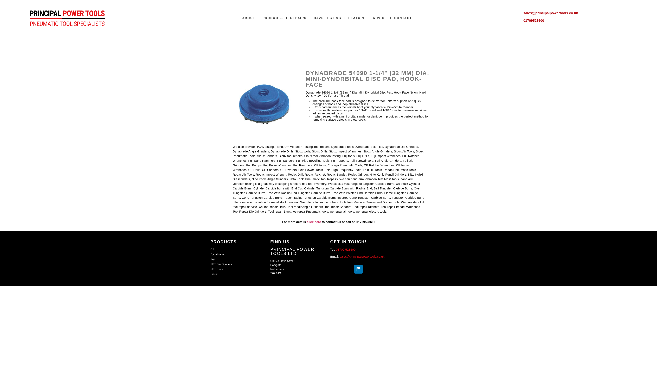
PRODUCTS (272, 18)
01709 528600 (346, 249)
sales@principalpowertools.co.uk (550, 13)
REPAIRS (298, 18)
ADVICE (380, 18)
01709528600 (533, 20)
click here (314, 222)
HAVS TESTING (327, 18)
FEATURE (357, 18)
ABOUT (248, 18)
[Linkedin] (358, 269)
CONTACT (403, 18)
